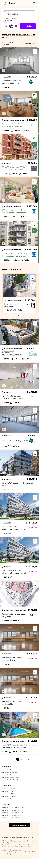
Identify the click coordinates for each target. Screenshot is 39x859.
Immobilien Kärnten (8, 775)
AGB (32, 852)
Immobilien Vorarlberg (9, 796)
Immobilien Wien (7, 770)
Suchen (29, 26)
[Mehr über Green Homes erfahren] (34, 101)
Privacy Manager (7, 854)
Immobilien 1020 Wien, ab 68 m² (13, 807)
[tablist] (19, 316)
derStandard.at (16, 850)
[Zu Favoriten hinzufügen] (35, 51)
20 (21, 759)
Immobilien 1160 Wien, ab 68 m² (13, 813)
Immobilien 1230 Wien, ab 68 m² (13, 810)
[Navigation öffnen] (34, 3)
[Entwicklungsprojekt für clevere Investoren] (19, 293)
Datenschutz (24, 852)
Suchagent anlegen (19, 825)
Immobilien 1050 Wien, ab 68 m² (13, 818)
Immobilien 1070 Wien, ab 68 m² (13, 815)
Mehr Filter (12, 26)
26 (29, 759)
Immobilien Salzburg (8, 794)
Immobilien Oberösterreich (10, 780)
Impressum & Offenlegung (10, 852)
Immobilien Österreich (9, 799)
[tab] (18, 316)
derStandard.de (6, 850)
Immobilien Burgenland (9, 772)
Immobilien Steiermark (9, 789)
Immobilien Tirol (7, 791)
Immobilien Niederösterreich (11, 777)
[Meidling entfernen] (5, 20)
